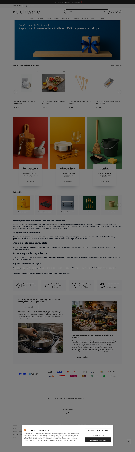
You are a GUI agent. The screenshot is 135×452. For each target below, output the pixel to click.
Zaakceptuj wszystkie (98, 440)
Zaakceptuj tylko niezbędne (98, 430)
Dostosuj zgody (98, 435)
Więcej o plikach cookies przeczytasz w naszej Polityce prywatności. (54, 440)
